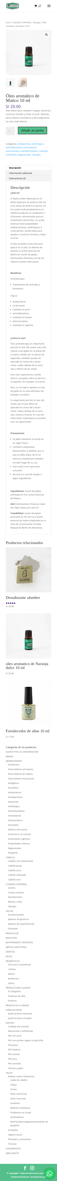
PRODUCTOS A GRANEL (17, 1005)
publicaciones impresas (20, 1013)
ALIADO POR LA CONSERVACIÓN (22, 751)
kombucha (13, 978)
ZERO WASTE (12, 1153)
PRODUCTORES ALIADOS (18, 987)
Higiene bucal (15, 1134)
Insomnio (15, 1103)
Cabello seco (14, 879)
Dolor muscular (18, 1098)
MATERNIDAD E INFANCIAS (19, 942)
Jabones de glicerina (18, 919)
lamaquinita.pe (38, 1176)
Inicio (8, 22)
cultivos (12, 969)
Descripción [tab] (15, 167)
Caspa (13, 1084)
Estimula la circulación (19, 834)
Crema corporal (16, 892)
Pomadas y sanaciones (19, 1139)
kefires (11, 973)
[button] (46, 34)
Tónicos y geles (15, 1068)
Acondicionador (16, 914)
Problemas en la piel (20, 1112)
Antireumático (13, 151)
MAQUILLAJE (12, 933)
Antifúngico (38, 143)
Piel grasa (13, 1045)
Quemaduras (17, 1117)
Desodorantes (15, 897)
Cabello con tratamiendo (20, 861)
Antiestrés (13, 801)
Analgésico (13, 783)
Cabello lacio (14, 870)
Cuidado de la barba (18, 1026)
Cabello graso (15, 865)
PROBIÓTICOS (13, 961)
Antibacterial (24, 143)
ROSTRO (10, 1022)
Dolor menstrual (18, 1093)
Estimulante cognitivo (19, 838)
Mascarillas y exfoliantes (20, 1031)
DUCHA (9, 911)
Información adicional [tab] (20, 173)
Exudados (13, 1130)
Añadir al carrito (32, 130)
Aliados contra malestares (21, 1076)
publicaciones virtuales (20, 1018)
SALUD (9, 1072)
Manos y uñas (15, 901)
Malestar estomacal (20, 1107)
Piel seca (12, 1058)
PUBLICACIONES (14, 1009)
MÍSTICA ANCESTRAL (16, 947)
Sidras (11, 983)
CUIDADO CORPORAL (22, 22)
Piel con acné (14, 1035)
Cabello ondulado (17, 874)
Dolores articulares (17, 829)
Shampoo (13, 928)
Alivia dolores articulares (20, 769)
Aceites (11, 887)
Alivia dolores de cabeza (20, 773)
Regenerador (24, 154)
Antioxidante (29, 147)
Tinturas (12, 1143)
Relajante (13, 852)
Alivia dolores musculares (21, 778)
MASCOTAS (11, 937)
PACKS (9, 956)
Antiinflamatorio (14, 147)
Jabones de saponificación (21, 923)
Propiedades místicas (19, 843)
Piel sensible (14, 1063)
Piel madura (14, 1049)
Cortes (13, 1089)
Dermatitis (13, 825)
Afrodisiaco (13, 764)
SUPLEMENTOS (13, 1148)
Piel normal (14, 1054)
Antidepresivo (15, 797)
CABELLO (10, 857)
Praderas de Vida (16, 996)
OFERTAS (10, 951)
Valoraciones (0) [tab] (17, 178)
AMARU (9, 756)
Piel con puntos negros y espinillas (25, 1040)
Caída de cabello (18, 1080)
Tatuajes (37, 22)
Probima (12, 1000)
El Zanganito (14, 991)
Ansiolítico (13, 787)
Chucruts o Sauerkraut (19, 964)
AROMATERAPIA (29, 151)
